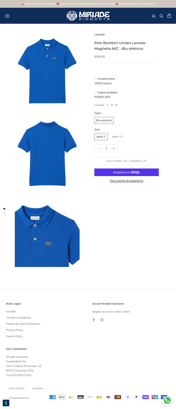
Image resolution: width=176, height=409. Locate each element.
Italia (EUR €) (16, 388)
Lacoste (99, 34)
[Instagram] (102, 320)
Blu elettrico (104, 120)
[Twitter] (112, 105)
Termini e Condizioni (18, 318)
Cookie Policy (14, 336)
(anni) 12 (117, 137)
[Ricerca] (161, 16)
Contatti (11, 311)
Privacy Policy (14, 330)
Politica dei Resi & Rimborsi (23, 324)
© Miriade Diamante (19, 398)
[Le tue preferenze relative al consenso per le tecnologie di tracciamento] (6, 403)
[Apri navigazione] (7, 15)
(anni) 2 (101, 137)
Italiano (37, 388)
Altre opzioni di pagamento (126, 181)
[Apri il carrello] (169, 16)
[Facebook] (107, 105)
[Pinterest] (116, 105)
